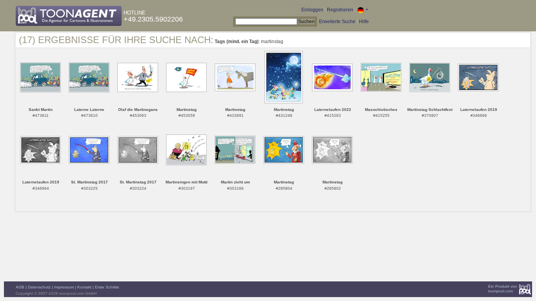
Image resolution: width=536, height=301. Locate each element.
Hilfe (364, 21)
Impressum (64, 287)
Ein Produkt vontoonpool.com (502, 288)
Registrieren (340, 10)
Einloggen (312, 10)
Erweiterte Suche (337, 21)
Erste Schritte (107, 287)
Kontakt (84, 287)
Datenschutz (39, 287)
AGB (20, 287)
